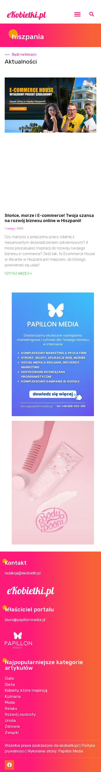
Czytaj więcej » (18, 274)
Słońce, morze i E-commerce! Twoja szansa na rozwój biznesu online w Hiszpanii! (49, 218)
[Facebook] (9, 765)
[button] (77, 14)
